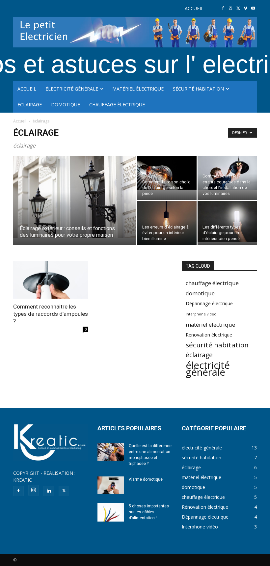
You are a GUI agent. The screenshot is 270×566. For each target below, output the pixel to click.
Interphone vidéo (201, 314)
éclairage (199, 355)
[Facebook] (223, 9)
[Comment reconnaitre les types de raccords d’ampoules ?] (50, 280)
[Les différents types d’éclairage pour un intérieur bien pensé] (227, 221)
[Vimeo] (245, 9)
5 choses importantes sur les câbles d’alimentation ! (149, 512)
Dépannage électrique (209, 303)
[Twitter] (238, 9)
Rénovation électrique (209, 335)
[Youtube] (253, 9)
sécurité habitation (217, 344)
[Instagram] (230, 9)
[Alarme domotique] (110, 485)
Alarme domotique (146, 479)
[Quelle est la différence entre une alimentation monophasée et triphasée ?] (110, 452)
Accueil (19, 121)
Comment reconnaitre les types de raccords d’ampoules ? (50, 313)
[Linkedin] (48, 491)
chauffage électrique (212, 283)
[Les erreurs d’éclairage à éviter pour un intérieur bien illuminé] (167, 223)
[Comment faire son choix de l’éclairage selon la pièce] (167, 173)
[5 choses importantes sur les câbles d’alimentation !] (110, 512)
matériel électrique (210, 324)
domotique (200, 293)
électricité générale (208, 369)
